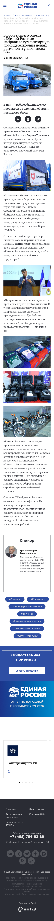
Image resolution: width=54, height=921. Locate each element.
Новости (42, 15)
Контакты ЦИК (37, 814)
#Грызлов (15, 599)
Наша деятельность (25, 15)
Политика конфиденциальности (27, 886)
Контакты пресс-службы (15, 823)
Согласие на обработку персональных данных (27, 894)
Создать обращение (27, 670)
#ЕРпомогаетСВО (27, 635)
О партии (11, 809)
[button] (19, 782)
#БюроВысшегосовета (27, 628)
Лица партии (36, 809)
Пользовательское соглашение (27, 884)
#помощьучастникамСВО (27, 606)
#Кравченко (38, 599)
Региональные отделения (14, 815)
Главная (7, 15)
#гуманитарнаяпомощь (27, 621)
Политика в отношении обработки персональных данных (27, 890)
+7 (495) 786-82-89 (27, 837)
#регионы (27, 614)
